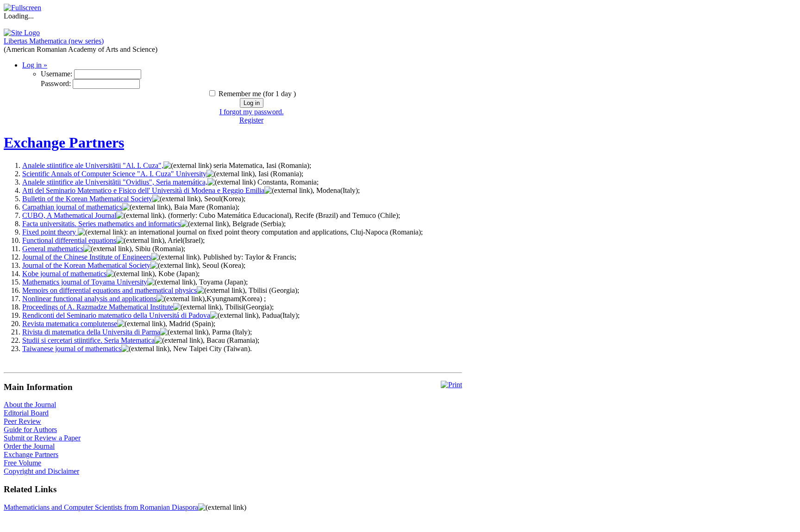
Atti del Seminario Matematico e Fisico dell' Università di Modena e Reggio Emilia (143, 190)
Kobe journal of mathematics (64, 274)
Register (251, 120)
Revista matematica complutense (69, 324)
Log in (34, 65)
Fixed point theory (50, 232)
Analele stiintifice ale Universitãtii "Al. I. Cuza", (92, 165)
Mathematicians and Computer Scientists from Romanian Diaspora (101, 507)
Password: (56, 83)
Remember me (240, 94)
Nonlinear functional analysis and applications (89, 299)
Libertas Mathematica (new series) (54, 41)
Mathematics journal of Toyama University (84, 282)
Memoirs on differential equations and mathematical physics (109, 290)
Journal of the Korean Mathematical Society (86, 265)
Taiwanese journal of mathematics (71, 349)
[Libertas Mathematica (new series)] (22, 33)
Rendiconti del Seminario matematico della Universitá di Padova (116, 315)
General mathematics (52, 249)
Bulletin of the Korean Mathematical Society (87, 199)
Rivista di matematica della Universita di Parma (91, 332)
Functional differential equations (69, 240)
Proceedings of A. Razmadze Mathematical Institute (97, 307)
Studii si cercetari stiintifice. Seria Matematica (88, 340)
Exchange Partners (64, 142)
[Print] (451, 385)
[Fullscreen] (22, 8)
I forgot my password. (251, 112)
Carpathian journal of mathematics (72, 207)
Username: (56, 74)
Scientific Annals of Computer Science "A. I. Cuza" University (114, 174)
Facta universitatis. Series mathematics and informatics (101, 224)
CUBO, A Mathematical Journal (69, 215)
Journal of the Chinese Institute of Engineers (86, 257)
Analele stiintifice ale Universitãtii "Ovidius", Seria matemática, (114, 182)
